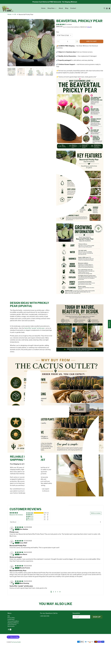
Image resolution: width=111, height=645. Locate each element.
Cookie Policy (11, 619)
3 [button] (55, 592)
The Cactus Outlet (16, 642)
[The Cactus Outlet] (7, 8)
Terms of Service (12, 624)
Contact (73, 8)
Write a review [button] (96, 513)
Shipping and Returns (13, 622)
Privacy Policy (11, 617)
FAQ (9, 616)
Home (43, 8)
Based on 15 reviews (16, 515)
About (61, 8)
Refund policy (11, 626)
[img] (19, 527)
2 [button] (53, 592)
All (15, 14)
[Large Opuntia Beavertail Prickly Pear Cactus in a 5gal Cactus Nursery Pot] (31, 42)
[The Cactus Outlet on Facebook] (8, 630)
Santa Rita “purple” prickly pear (34, 328)
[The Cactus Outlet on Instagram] (10, 630)
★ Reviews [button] (109, 324)
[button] (60, 24)
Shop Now (51, 8)
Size (57, 32)
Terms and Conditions (13, 621)
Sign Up (97, 617)
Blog (66, 8)
